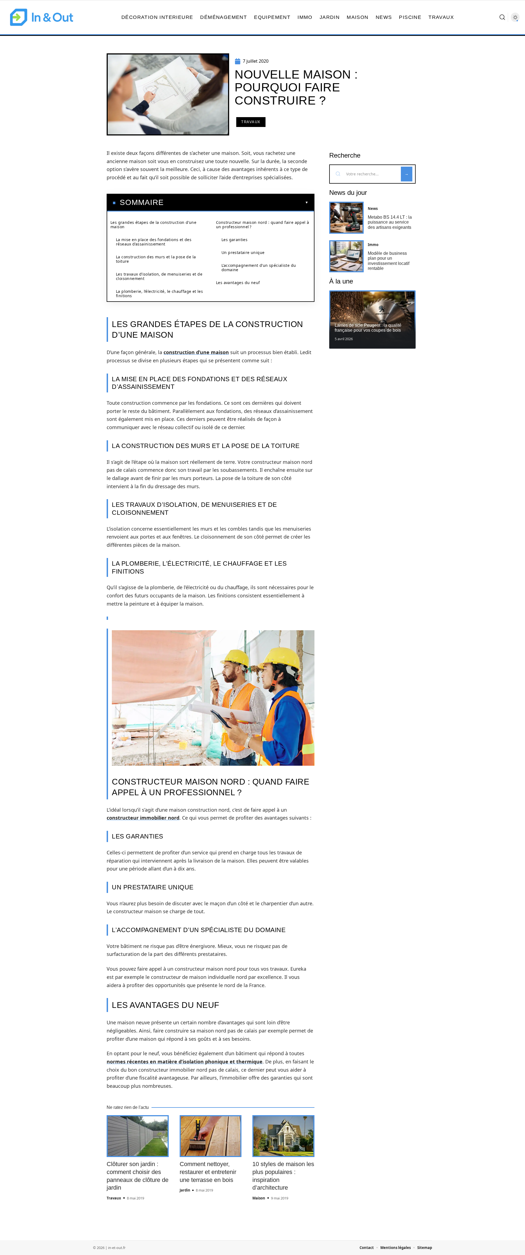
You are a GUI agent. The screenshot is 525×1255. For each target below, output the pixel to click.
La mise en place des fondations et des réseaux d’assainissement (153, 242)
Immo (373, 244)
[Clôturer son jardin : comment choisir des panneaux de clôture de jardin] (137, 1136)
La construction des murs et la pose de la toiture (156, 259)
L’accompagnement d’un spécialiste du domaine (258, 267)
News (373, 208)
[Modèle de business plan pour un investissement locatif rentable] (346, 256)
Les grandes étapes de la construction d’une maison (153, 224)
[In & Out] (41, 17)
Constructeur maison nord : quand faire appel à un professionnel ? (262, 224)
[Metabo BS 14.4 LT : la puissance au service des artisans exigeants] (346, 217)
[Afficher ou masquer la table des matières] (236, 202)
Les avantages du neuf (238, 282)
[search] (502, 17)
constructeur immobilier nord (143, 817)
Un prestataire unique (242, 252)
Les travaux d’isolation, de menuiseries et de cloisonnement (159, 276)
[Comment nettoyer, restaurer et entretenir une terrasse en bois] (210, 1136)
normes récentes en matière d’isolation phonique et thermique (184, 1061)
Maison (258, 1198)
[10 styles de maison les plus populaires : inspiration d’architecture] (283, 1136)
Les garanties (234, 239)
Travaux (251, 122)
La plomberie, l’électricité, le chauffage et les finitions (159, 293)
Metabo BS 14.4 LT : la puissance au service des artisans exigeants (390, 222)
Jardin (185, 1190)
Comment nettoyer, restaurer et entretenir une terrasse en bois (208, 1172)
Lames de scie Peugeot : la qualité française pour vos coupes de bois (368, 327)
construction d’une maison (196, 352)
